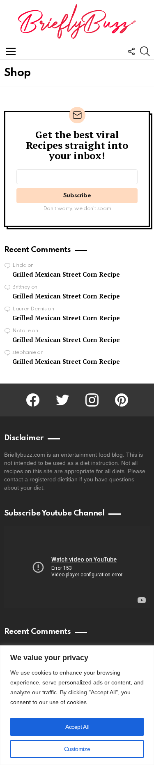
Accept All (77, 726)
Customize (77, 749)
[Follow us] (131, 51)
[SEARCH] (145, 51)
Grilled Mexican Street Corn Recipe (66, 274)
